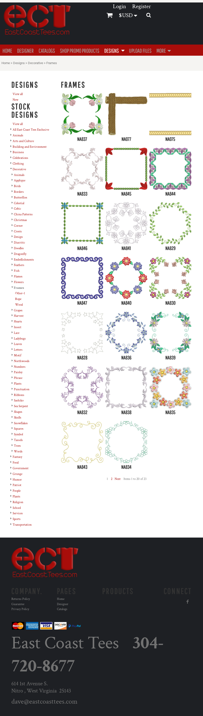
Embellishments (24, 260)
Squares (19, 429)
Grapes (18, 310)
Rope (18, 299)
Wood (19, 305)
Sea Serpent (21, 406)
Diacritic (19, 243)
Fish (17, 271)
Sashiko (19, 400)
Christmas (20, 220)
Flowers (19, 282)
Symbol (18, 434)
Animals (18, 135)
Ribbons (19, 395)
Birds (17, 186)
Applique (19, 180)
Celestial (19, 203)
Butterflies (20, 198)
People (17, 491)
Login (119, 6)
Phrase (18, 378)
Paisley (18, 372)
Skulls (17, 418)
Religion (18, 502)
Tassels (18, 440)
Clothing (18, 164)
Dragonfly (20, 254)
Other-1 (20, 293)
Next (118, 479)
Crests (18, 231)
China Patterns (23, 214)
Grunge (17, 474)
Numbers (19, 367)
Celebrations (20, 158)
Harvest (19, 316)
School (17, 508)
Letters (18, 350)
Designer (62, 604)
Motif (17, 355)
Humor (17, 480)
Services (18, 513)
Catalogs (62, 609)
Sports (17, 519)
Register (141, 6)
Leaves (18, 344)
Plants (18, 384)
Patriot (17, 485)
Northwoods (21, 361)
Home (5, 63)
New (15, 100)
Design (18, 237)
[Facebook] (187, 601)
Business (18, 152)
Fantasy (17, 457)
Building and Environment (30, 147)
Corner (18, 226)
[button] (114, 50)
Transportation (22, 525)
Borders (19, 192)
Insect (17, 327)
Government (20, 468)
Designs (19, 63)
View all (18, 94)
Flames (18, 276)
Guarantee (17, 604)
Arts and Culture (23, 141)
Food (16, 463)
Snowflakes (21, 423)
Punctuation (21, 389)
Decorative (35, 63)
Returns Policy (20, 599)
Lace (16, 333)
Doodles (19, 248)
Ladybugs (20, 339)
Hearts (18, 322)
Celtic (17, 209)
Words (18, 451)
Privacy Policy (20, 609)
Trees (17, 446)
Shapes (18, 412)
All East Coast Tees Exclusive (31, 130)
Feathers (19, 265)
